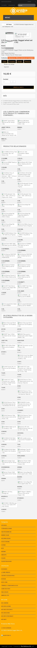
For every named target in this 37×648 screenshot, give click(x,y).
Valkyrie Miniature (6, 531)
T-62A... (19, 444)
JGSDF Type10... (6, 127)
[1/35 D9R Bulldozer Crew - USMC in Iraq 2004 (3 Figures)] (25, 235)
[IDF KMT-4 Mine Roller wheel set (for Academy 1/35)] (9, 347)
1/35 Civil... (20, 229)
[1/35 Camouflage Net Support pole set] (9, 225)
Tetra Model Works (6, 528)
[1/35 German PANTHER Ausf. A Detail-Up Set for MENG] (25, 256)
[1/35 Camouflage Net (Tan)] (9, 205)
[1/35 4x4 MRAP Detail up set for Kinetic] (9, 163)
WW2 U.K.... (4, 139)
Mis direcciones (5, 612)
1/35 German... (21, 250)
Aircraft (3, 551)
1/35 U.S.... (20, 158)
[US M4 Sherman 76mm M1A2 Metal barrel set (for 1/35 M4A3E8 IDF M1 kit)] (9, 404)
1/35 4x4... (4, 167)
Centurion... (20, 433)
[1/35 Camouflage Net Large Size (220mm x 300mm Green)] (9, 215)
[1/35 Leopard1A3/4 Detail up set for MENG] (9, 305)
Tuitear (4, 61)
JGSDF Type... (4, 340)
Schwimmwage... (5, 467)
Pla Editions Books (6, 561)
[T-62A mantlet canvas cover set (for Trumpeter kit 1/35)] (25, 440)
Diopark (3, 545)
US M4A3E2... (20, 410)
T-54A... (19, 350)
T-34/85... (3, 373)
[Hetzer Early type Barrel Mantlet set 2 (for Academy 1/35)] (25, 324)
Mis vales (3, 619)
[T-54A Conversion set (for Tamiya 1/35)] (25, 346)
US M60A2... (4, 431)
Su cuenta (4, 5)
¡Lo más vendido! (5, 572)
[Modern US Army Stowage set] (9, 492)
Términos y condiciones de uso (9, 585)
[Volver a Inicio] (3, 24)
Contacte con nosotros (6, 1)
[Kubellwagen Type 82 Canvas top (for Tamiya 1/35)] (25, 451)
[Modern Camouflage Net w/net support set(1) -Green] (25, 473)
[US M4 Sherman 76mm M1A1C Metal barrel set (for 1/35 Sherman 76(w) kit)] (25, 393)
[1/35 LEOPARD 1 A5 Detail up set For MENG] (25, 296)
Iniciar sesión (11, 5)
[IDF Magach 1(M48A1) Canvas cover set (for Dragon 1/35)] (25, 493)
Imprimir (6, 67)
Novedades (4, 569)
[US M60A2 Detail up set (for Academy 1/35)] (9, 427)
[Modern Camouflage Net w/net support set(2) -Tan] (25, 483)
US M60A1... (4, 509)
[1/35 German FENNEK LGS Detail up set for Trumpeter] (25, 245)
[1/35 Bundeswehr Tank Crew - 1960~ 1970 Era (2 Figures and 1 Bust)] (9, 196)
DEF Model (9, 24)
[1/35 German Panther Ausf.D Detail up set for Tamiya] (9, 266)
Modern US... (4, 496)
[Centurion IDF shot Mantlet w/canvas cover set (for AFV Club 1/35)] (25, 428)
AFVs (2, 548)
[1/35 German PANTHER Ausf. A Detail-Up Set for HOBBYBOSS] (9, 256)
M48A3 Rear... (21, 340)
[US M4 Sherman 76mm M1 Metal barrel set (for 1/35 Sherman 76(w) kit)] (25, 381)
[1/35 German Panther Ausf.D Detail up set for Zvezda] (25, 266)
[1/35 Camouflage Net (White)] (25, 205)
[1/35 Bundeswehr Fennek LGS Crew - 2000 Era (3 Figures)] (25, 185)
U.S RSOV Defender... (6, 628)
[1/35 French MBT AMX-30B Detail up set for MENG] (9, 244)
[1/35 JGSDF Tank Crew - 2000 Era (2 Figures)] (25, 287)
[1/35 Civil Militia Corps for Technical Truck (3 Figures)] (25, 225)
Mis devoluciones (6, 606)
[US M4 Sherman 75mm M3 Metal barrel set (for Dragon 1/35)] (25, 417)
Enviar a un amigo (9, 64)
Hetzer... (3, 329)
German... (20, 467)
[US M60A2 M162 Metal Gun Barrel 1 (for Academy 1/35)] (9, 440)
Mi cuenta (4, 599)
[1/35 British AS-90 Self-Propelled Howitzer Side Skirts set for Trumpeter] (25, 174)
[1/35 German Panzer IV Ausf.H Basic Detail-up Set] (9, 276)
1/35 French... (5, 249)
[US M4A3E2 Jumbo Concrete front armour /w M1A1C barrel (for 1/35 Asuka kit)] (25, 404)
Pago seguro (4, 592)
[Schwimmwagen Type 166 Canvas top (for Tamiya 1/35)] (9, 462)
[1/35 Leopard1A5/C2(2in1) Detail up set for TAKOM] (25, 305)
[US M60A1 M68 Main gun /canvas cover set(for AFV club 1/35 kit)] (9, 505)
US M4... (19, 386)
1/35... (19, 169)
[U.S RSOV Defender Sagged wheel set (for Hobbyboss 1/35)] (9, 36)
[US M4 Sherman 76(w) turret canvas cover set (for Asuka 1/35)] (9, 417)
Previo (9, 33)
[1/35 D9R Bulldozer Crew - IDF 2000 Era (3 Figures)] (9, 234)
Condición (4, 48)
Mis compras (4, 603)
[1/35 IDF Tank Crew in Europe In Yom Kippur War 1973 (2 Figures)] (9, 287)
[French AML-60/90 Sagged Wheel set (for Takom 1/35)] (25, 122)
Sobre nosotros (5, 588)
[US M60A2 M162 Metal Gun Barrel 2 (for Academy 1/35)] (9, 451)
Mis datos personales (7, 616)
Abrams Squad (5, 535)
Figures (3, 558)
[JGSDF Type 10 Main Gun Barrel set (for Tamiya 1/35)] (9, 336)
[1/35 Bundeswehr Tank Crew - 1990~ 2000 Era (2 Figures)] (25, 196)
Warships (3, 554)
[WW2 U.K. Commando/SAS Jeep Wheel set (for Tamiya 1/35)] (9, 134)
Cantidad (5, 79)
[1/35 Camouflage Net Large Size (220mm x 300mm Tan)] (25, 215)
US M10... (19, 361)
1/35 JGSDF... (21, 291)
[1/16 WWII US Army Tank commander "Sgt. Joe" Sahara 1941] (9, 153)
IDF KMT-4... (4, 352)
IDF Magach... (20, 498)
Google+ (20, 61)
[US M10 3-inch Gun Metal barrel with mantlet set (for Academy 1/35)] (25, 357)
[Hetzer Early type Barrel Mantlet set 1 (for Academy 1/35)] (9, 324)
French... (20, 127)
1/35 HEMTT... (21, 282)
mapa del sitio (5, 595)
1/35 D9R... (4, 238)
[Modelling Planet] (18, 11)
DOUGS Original (5, 541)
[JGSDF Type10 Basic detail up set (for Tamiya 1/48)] (9, 122)
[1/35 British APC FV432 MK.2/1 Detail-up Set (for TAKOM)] (25, 164)
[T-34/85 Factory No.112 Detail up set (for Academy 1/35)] (9, 368)
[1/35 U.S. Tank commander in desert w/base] (25, 153)
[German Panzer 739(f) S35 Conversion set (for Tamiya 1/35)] (25, 462)
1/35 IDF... (4, 292)
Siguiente (9, 48)
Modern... (20, 477)
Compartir (12, 61)
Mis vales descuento (6, 609)
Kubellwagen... (21, 455)
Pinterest (27, 61)
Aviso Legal (4, 582)
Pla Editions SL (26, 646)
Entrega (3, 579)
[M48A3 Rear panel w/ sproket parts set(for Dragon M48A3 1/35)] (25, 336)
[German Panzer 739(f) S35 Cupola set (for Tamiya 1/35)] (9, 474)
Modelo (3, 46)
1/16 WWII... (4, 158)
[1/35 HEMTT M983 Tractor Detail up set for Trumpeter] (25, 277)
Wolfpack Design (5, 538)
